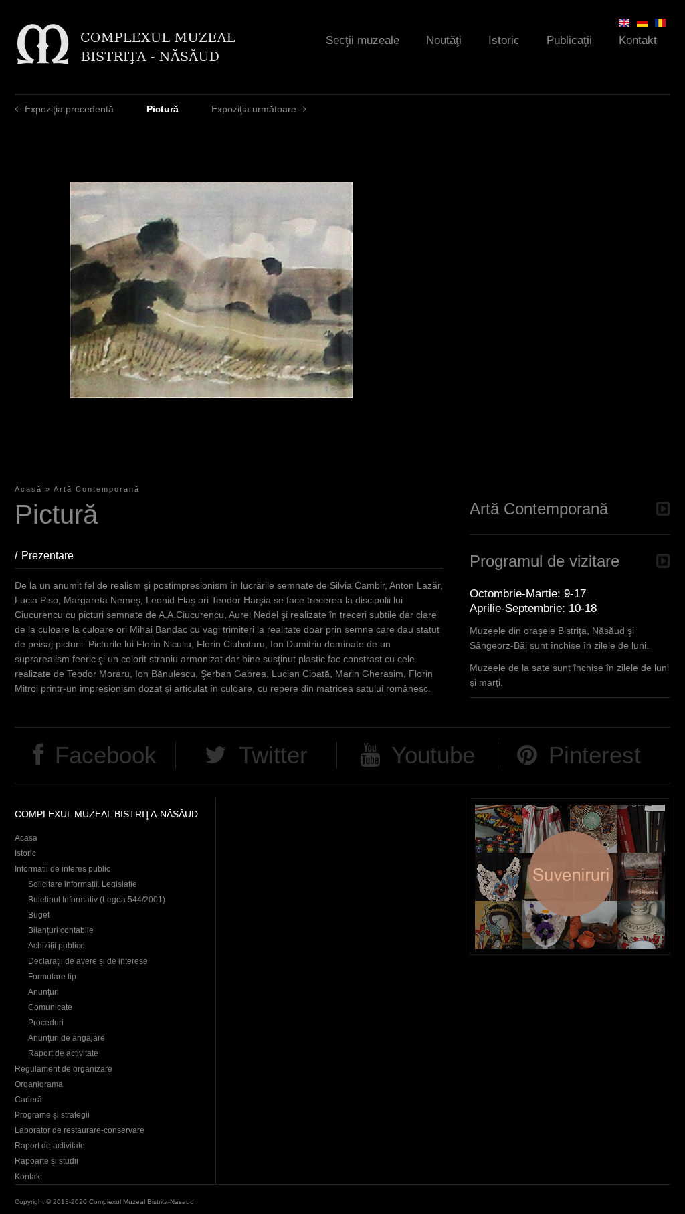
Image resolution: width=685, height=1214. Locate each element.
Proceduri (46, 1022)
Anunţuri (43, 992)
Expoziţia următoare (253, 109)
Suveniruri (570, 876)
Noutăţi (444, 40)
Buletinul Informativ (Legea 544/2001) (96, 899)
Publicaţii (569, 40)
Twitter (273, 755)
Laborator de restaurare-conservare (79, 1130)
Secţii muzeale (362, 40)
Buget (39, 915)
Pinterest (595, 755)
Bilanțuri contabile (61, 930)
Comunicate (50, 1007)
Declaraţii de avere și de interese (88, 961)
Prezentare (54, 555)
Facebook (106, 755)
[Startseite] (125, 44)
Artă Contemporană (97, 489)
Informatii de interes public (62, 869)
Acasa (26, 838)
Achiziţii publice (56, 945)
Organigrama (39, 1084)
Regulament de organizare (63, 1069)
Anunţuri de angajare (66, 1038)
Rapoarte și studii (46, 1161)
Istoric (504, 40)
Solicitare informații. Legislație (82, 884)
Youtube (433, 755)
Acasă (28, 489)
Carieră (28, 1099)
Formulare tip (52, 976)
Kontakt (638, 40)
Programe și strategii (52, 1115)
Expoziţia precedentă (69, 109)
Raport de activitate (63, 1053)
